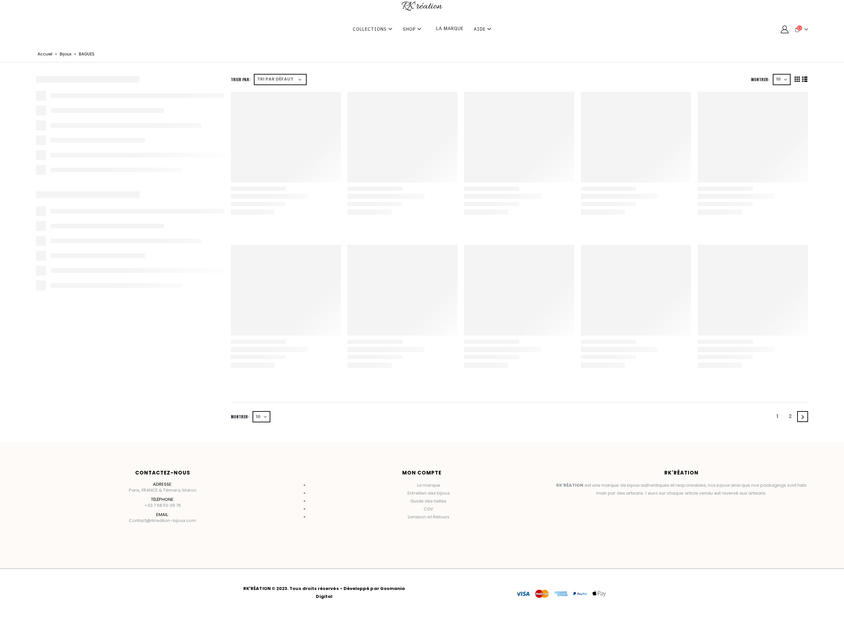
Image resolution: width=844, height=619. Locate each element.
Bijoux (66, 54)
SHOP (409, 29)
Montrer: (760, 79)
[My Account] (784, 29)
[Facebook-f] (412, 535)
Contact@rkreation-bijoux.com (162, 520)
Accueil (45, 54)
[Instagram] (433, 535)
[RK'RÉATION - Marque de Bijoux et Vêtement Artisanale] (422, 6)
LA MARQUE (450, 29)
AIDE (480, 29)
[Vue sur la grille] (797, 79)
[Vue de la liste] (805, 79)
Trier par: (241, 79)
